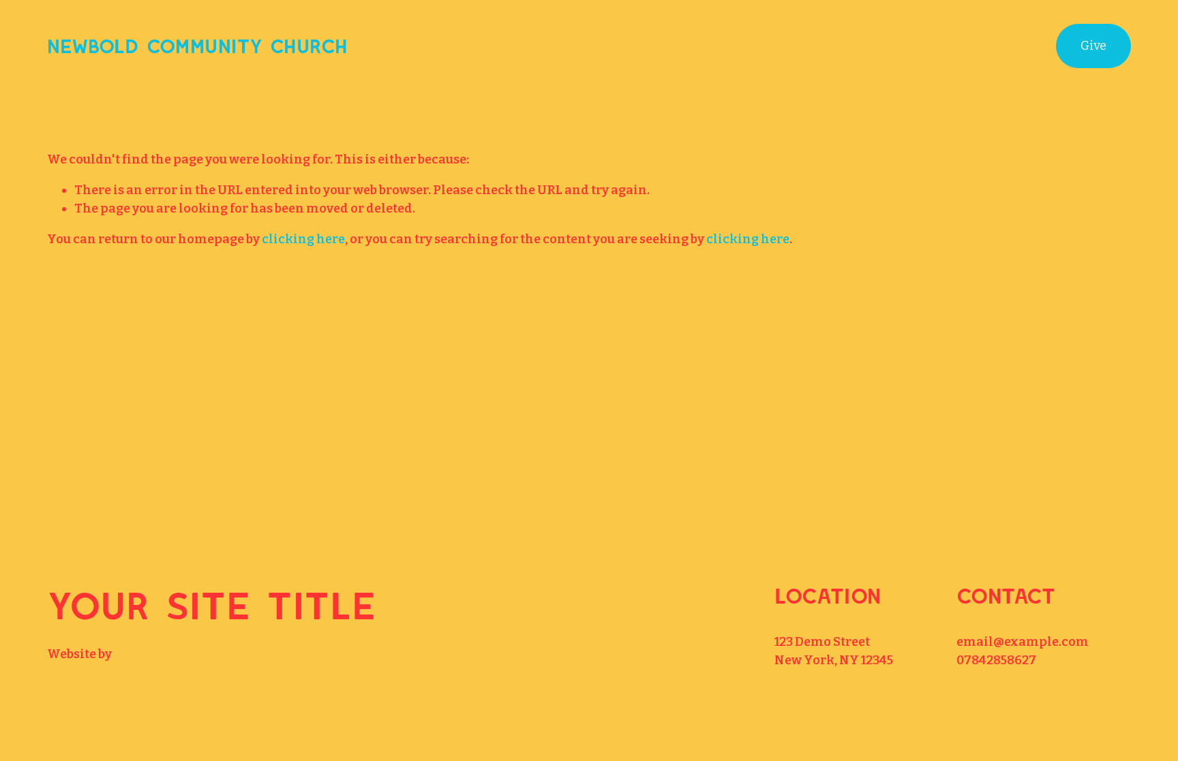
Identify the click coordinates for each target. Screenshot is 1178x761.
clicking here (303, 239)
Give (1093, 45)
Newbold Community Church (196, 45)
